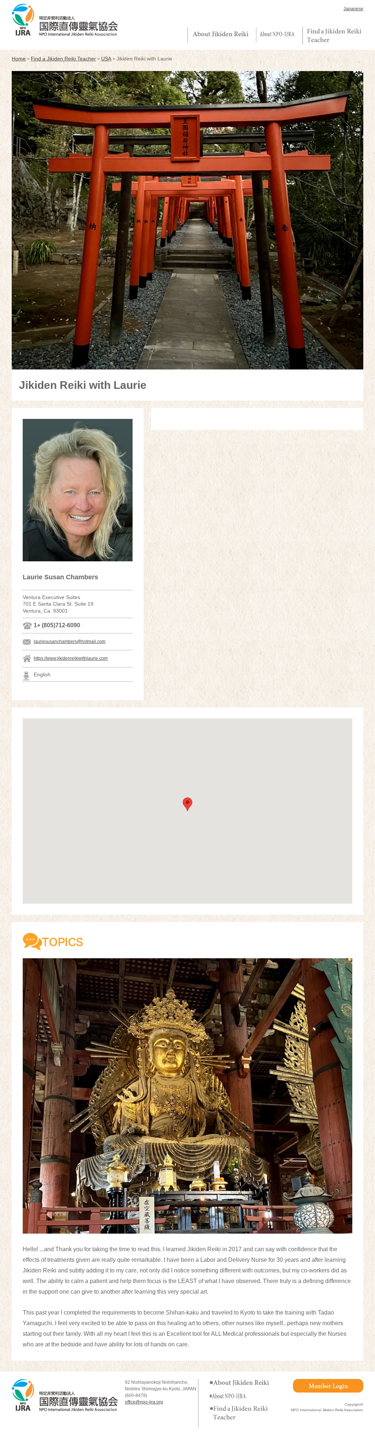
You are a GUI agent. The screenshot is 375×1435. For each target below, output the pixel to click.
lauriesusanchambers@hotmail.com (69, 641)
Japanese (353, 8)
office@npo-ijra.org (144, 1402)
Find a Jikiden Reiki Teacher (63, 59)
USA (106, 59)
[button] (187, 804)
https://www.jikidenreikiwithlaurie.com (71, 658)
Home (19, 59)
